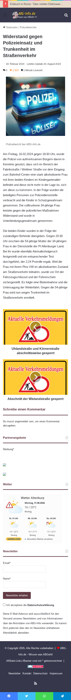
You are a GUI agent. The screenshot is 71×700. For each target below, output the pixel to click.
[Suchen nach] (66, 16)
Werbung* (8, 449)
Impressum (56, 673)
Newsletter (14, 673)
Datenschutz (40, 673)
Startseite (11, 27)
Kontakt (26, 673)
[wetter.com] (14, 539)
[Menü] (5, 16)
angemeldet (21, 421)
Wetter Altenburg (32, 498)
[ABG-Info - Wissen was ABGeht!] (25, 15)
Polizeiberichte (28, 27)
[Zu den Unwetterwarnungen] (15, 515)
